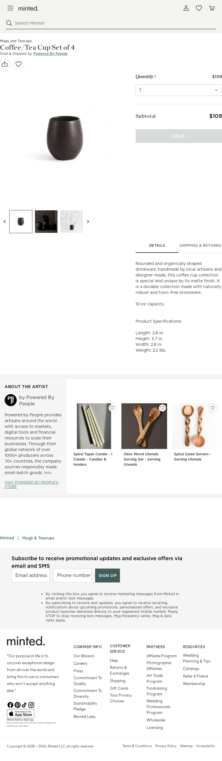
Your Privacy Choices (121, 698)
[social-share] (4, 64)
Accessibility (205, 745)
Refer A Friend (195, 676)
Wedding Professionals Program (158, 706)
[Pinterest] (17, 704)
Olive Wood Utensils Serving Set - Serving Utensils (142, 459)
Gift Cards (119, 688)
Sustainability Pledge (85, 706)
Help (114, 660)
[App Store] (33, 713)
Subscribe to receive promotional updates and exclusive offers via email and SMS (97, 562)
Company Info (87, 646)
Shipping (117, 680)
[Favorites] (199, 8)
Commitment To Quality (87, 680)
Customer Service (120, 648)
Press (78, 670)
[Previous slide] (4, 221)
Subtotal (146, 116)
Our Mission (84, 655)
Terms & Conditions (137, 745)
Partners (156, 646)
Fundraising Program (157, 691)
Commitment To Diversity (87, 693)
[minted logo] (28, 8)
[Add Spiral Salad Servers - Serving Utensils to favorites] (212, 407)
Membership (194, 683)
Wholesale (156, 720)
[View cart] (211, 8)
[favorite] (18, 64)
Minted (7, 538)
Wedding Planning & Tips (196, 658)
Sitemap (186, 745)
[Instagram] (31, 704)
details (157, 245)
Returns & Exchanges (119, 670)
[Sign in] (186, 8)
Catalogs (191, 668)
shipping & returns (200, 245)
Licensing (155, 727)
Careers (80, 663)
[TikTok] (24, 704)
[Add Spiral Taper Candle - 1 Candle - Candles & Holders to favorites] (112, 407)
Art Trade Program (155, 678)
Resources (194, 646)
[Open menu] (10, 8)
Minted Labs (84, 716)
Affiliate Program (162, 655)
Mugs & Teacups (38, 538)
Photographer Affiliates (159, 665)
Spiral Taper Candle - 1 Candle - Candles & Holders (92, 459)
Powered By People (50, 53)
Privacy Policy (166, 745)
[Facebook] (10, 704)
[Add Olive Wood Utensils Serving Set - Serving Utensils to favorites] (162, 407)
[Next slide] (87, 221)
